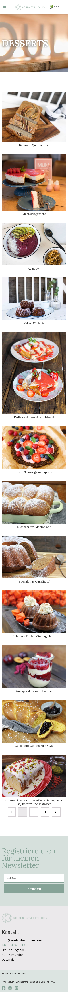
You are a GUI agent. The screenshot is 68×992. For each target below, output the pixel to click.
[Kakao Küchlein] (34, 298)
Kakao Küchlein (34, 323)
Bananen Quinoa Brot (34, 145)
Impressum (8, 981)
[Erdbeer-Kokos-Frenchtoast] (34, 373)
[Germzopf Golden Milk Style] (34, 721)
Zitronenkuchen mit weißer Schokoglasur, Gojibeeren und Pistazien (34, 802)
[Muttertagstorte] (34, 182)
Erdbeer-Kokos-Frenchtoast (34, 417)
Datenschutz (22, 981)
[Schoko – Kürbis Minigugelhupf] (34, 611)
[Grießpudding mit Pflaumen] (34, 666)
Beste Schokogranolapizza (34, 472)
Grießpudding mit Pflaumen (34, 691)
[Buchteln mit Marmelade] (34, 502)
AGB (53, 981)
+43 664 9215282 (14, 945)
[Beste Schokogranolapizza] (34, 447)
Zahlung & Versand (39, 981)
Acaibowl (34, 268)
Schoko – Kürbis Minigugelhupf (34, 636)
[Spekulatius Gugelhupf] (34, 557)
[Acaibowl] (34, 244)
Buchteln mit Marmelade (34, 527)
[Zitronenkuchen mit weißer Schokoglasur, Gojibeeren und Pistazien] (34, 776)
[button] (4, 7)
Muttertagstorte (34, 214)
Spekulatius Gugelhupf (34, 581)
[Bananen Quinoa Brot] (34, 117)
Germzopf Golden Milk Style (34, 745)
